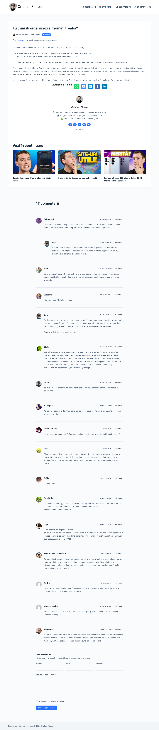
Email (68, 663)
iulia (46, 449)
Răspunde (118, 219)
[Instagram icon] (84, 124)
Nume (39, 663)
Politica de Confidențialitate (54, 701)
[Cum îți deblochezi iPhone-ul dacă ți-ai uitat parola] (34, 162)
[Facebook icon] (70, 124)
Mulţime (46, 35)
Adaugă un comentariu (46, 675)
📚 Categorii (105, 7)
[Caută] (150, 7)
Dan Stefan (49, 498)
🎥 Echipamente (123, 7)
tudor (46, 382)
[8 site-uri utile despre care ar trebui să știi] (79, 162)
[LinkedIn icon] (75, 124)
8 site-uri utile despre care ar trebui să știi (77, 178)
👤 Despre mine (89, 7)
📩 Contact (139, 7)
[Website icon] (79, 124)
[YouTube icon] (89, 124)
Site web (99, 663)
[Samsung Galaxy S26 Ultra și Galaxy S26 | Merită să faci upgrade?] (125, 162)
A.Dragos (48, 405)
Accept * (52, 701)
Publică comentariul (46, 708)
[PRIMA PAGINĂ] (13, 40)
